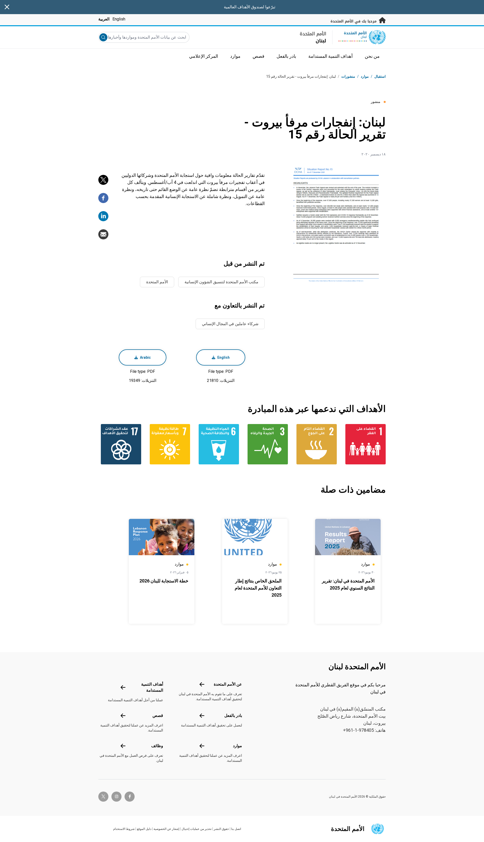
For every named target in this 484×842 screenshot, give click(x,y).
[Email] (103, 234)
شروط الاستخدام (124, 829)
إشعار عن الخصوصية (166, 829)
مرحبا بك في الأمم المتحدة (354, 21)
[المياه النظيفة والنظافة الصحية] (217, 444)
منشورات (348, 76)
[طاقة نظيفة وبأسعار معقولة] (168, 444)
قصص (158, 715)
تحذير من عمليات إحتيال (196, 829)
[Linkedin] (103, 216)
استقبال (380, 76)
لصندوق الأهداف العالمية (244, 7)
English (118, 19)
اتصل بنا (236, 829)
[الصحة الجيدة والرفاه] (266, 444)
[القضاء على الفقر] (364, 444)
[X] (103, 180)
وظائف (157, 745)
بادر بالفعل (233, 715)
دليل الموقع (144, 829)
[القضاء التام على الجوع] (315, 444)
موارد (237, 745)
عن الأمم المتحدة (228, 684)
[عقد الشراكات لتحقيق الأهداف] (119, 444)
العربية (103, 19)
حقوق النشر (221, 829)
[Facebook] (103, 198)
